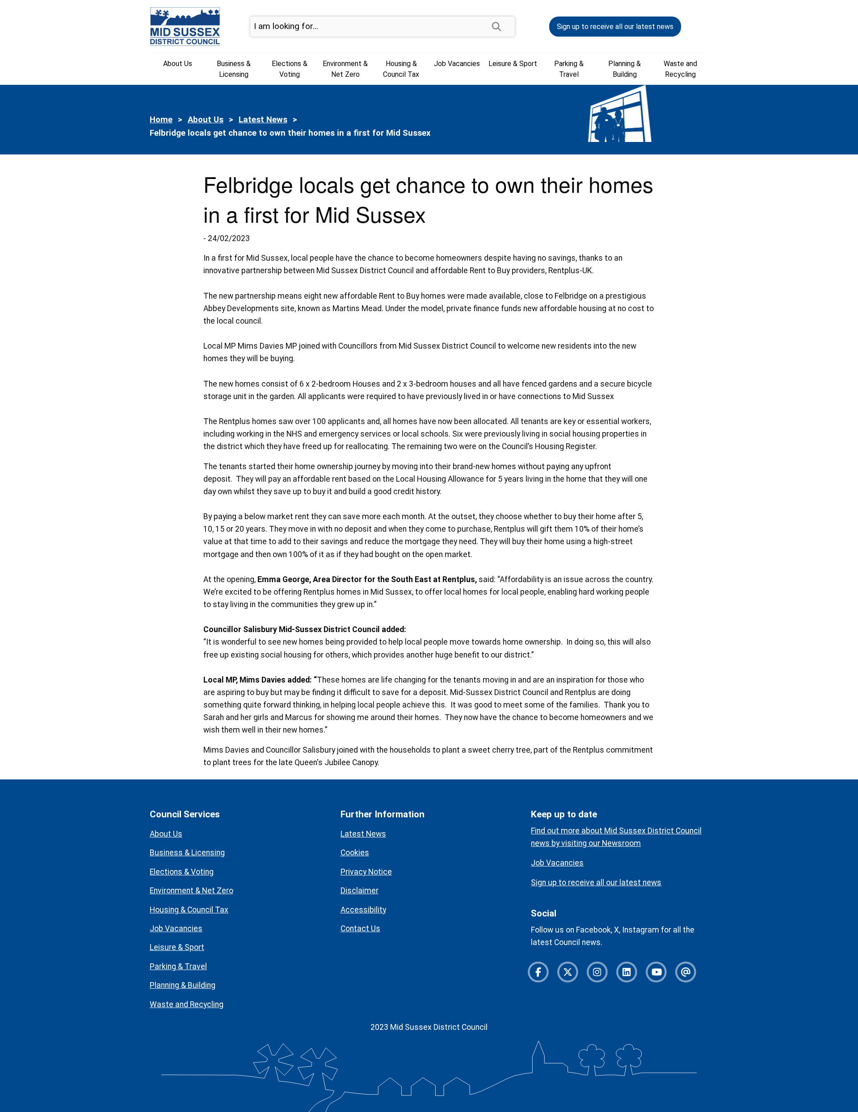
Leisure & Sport (512, 63)
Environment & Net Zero (345, 69)
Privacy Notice (366, 871)
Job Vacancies (457, 63)
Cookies (355, 852)
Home (161, 120)
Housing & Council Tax (401, 69)
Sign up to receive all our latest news (615, 26)
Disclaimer (360, 890)
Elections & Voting (289, 69)
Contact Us (360, 928)
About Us (177, 63)
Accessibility (363, 909)
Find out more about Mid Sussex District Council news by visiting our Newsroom (616, 837)
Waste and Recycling (680, 69)
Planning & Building (624, 69)
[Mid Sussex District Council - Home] (185, 26)
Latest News (263, 120)
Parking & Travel (569, 69)
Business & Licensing (234, 69)
